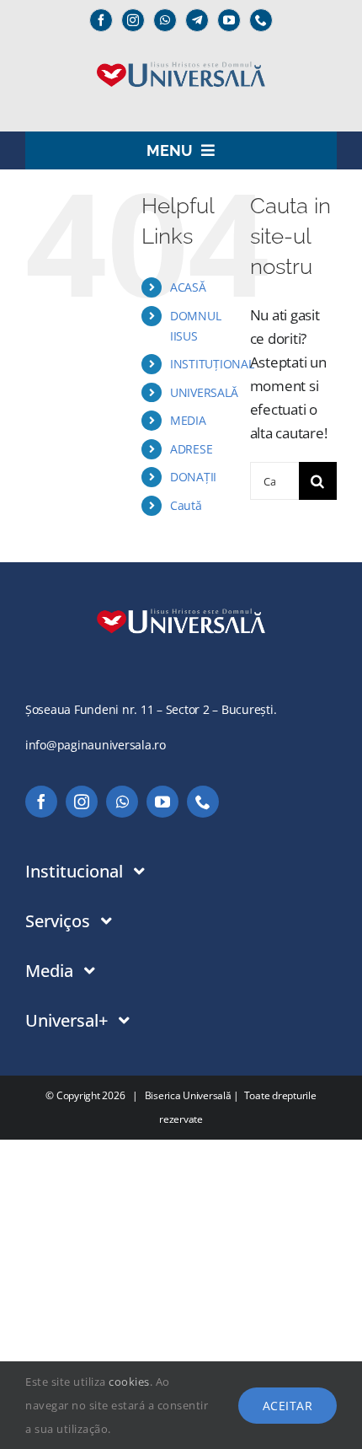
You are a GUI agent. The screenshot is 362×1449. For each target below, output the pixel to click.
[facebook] (101, 20)
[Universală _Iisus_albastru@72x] (181, 56)
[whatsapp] (165, 20)
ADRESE (191, 449)
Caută (186, 505)
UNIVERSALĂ (203, 392)
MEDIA (188, 420)
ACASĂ (188, 287)
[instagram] (133, 20)
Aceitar (288, 1406)
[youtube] (229, 20)
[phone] (261, 20)
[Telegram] (197, 20)
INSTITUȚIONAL (212, 364)
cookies (129, 1381)
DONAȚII (193, 477)
